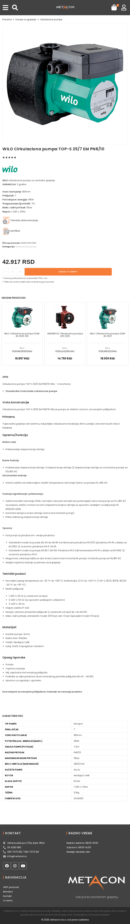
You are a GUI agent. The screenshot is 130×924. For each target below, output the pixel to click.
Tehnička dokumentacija (24, 220)
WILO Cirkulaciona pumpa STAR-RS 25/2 (108, 335)
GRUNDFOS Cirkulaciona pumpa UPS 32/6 (65, 335)
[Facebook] (6, 865)
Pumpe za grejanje (26, 19)
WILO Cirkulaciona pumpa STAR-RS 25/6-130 (22, 335)
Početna (7, 19)
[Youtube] (23, 865)
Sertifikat (15, 230)
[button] (5, 7)
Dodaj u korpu (68, 271)
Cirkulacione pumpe (51, 19)
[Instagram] (15, 865)
